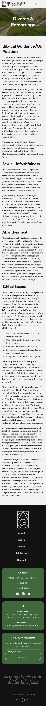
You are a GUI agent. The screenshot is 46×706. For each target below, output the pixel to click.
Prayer (18, 700)
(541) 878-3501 (23, 583)
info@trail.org (23, 588)
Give (28, 700)
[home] (14, 4)
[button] (41, 4)
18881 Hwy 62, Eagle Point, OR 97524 (23, 578)
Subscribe (23, 657)
